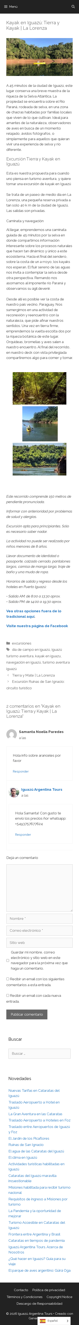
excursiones (21, 643)
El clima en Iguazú (22, 1157)
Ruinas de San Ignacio (26, 1145)
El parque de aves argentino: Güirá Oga (39, 1270)
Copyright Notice (59, 1297)
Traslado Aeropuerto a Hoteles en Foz (39, 1120)
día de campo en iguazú (31, 649)
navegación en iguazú (23, 662)
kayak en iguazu (48, 656)
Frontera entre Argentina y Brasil (34, 1234)
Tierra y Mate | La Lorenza (33, 675)
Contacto (21, 1290)
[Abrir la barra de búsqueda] (73, 7)
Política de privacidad (48, 1290)
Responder (21, 771)
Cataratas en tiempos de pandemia (36, 1240)
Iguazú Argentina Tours (41, 789)
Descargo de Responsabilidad (39, 1304)
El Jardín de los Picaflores (28, 1138)
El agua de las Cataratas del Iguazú (36, 1151)
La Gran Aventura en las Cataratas (35, 1114)
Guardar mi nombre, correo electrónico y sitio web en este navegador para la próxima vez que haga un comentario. (39, 960)
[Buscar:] (39, 1053)
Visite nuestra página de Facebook (37, 626)
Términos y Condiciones (24, 1297)
